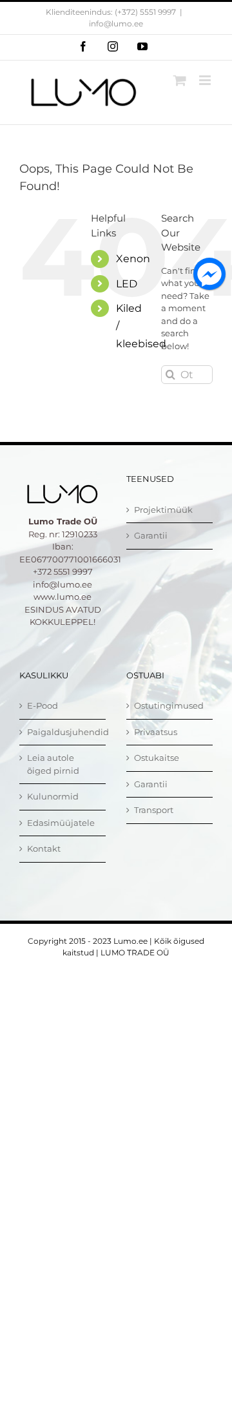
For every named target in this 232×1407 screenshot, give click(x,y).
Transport (153, 810)
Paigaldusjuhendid (63, 732)
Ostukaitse (156, 757)
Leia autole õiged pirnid (53, 764)
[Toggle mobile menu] (206, 80)
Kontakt (44, 848)
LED (126, 284)
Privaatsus (155, 732)
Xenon (133, 259)
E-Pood (42, 705)
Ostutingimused (169, 705)
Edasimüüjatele (61, 823)
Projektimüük (163, 509)
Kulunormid (53, 796)
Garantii (151, 535)
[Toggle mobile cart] (179, 80)
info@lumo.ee (116, 23)
